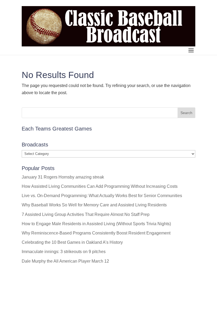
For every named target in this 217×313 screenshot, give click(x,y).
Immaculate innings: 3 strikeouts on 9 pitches (64, 251)
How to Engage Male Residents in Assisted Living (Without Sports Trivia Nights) (96, 223)
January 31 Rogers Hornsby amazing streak (63, 177)
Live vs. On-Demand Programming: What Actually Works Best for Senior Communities (102, 195)
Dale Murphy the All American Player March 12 (65, 261)
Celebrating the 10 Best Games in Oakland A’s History (72, 242)
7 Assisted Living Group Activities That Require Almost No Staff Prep (86, 214)
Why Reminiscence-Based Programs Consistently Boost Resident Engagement (96, 233)
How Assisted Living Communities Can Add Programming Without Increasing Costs (100, 186)
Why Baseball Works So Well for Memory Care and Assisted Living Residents (94, 205)
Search (186, 113)
